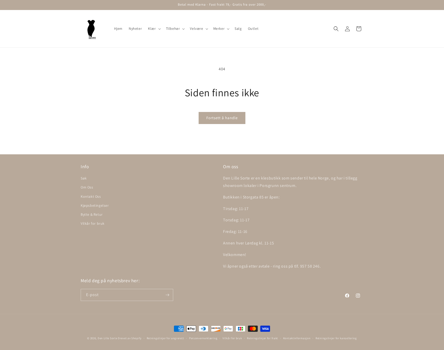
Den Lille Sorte (107, 338)
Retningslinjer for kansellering (336, 338)
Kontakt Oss (91, 196)
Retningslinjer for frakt (262, 338)
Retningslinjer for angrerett (165, 338)
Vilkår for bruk (93, 223)
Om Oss (87, 187)
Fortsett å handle (222, 117)
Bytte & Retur (92, 214)
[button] (154, 28)
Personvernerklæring (203, 338)
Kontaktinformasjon (297, 338)
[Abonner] (167, 295)
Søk (84, 178)
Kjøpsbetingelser (95, 205)
